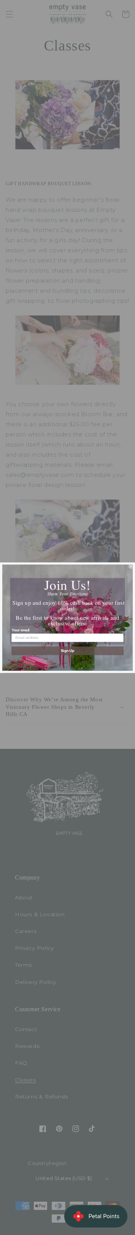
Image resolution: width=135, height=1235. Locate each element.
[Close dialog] (131, 566)
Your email (21, 630)
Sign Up (68, 650)
